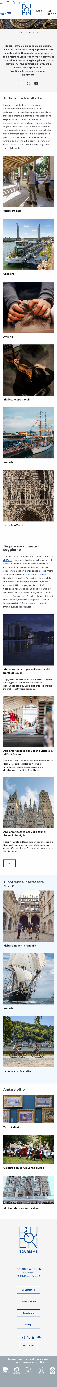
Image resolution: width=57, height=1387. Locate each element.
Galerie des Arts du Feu (35, 574)
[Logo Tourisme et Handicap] (41, 1370)
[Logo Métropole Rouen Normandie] (5, 1370)
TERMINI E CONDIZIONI (23, 1362)
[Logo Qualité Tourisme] (28, 1370)
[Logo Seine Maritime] (16, 1370)
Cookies (40, 1362)
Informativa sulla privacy (37, 1359)
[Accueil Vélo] (52, 1370)
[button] (19, 3)
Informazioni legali (15, 1359)
